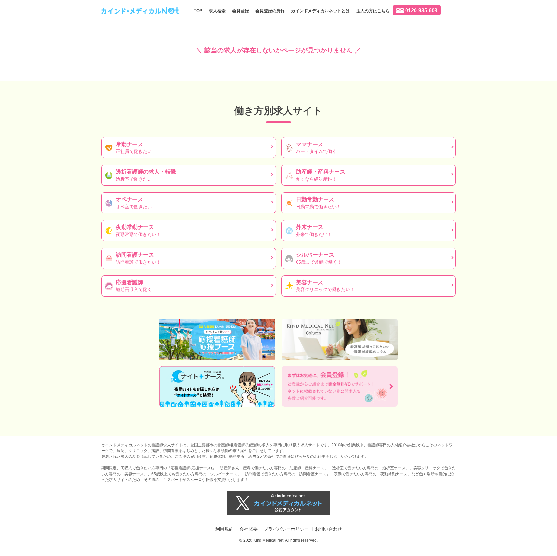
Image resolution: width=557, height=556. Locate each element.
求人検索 (217, 10)
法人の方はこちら (373, 10)
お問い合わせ (328, 529)
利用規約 (224, 529)
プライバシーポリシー (286, 529)
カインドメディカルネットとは (320, 10)
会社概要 (248, 529)
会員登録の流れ (270, 10)
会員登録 (240, 10)
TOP (198, 10)
